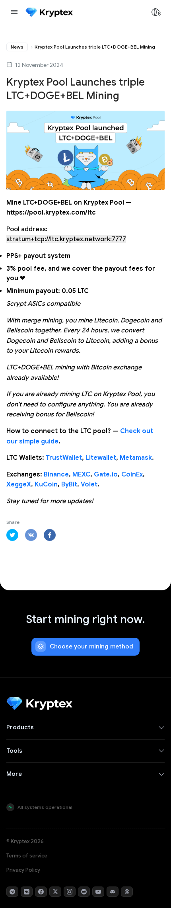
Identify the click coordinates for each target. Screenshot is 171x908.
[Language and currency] (156, 12)
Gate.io (106, 474)
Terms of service (26, 855)
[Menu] (14, 12)
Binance (56, 474)
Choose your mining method (91, 646)
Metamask (136, 458)
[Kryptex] (49, 12)
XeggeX (18, 484)
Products (20, 727)
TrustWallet (64, 458)
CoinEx (132, 474)
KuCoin (46, 484)
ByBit (69, 484)
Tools (14, 750)
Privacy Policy (23, 870)
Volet (89, 484)
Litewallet (101, 458)
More (14, 773)
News (17, 47)
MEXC (81, 474)
